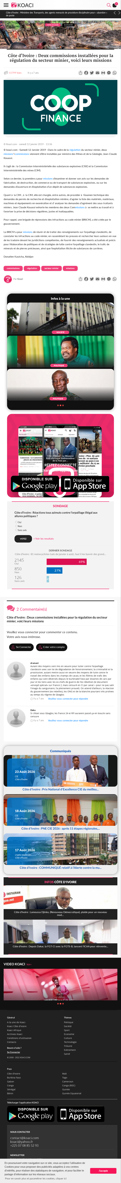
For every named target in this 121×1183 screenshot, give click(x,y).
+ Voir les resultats (43, 538)
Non (20, 526)
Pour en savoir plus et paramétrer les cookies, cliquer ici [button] (35, 1178)
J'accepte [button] (103, 1170)
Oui (19, 522)
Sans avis (22, 530)
